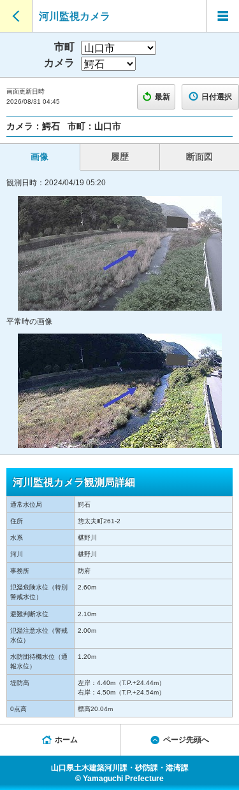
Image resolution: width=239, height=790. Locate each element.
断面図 (199, 157)
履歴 (120, 157)
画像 (39, 157)
